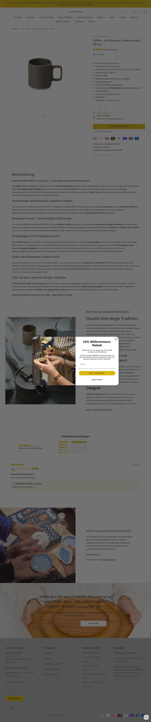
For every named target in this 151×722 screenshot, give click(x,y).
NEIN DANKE (97, 380)
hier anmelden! (97, 373)
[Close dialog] (116, 339)
